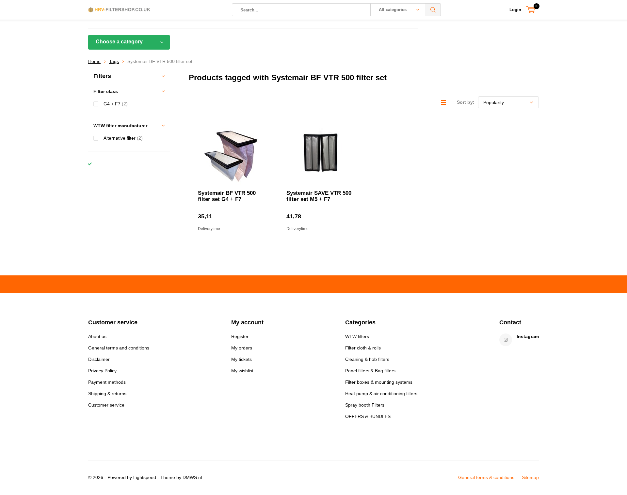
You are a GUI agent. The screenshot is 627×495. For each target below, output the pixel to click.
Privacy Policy (102, 370)
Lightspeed (144, 477)
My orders (241, 347)
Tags (114, 61)
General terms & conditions (486, 477)
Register (240, 336)
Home (94, 61)
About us (97, 336)
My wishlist (242, 370)
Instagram (528, 336)
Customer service (106, 405)
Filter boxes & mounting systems (378, 382)
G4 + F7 (116, 103)
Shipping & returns (107, 393)
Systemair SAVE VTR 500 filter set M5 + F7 (318, 196)
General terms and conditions (118, 347)
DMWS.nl (192, 477)
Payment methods (107, 382)
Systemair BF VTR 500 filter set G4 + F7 (227, 196)
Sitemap (530, 477)
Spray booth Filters (364, 405)
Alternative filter (123, 138)
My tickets (241, 359)
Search (433, 9)
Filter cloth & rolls (363, 347)
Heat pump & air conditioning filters (381, 393)
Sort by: (465, 102)
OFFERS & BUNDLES (368, 416)
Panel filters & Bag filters (370, 370)
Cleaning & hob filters (367, 359)
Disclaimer (99, 359)
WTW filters (357, 336)
